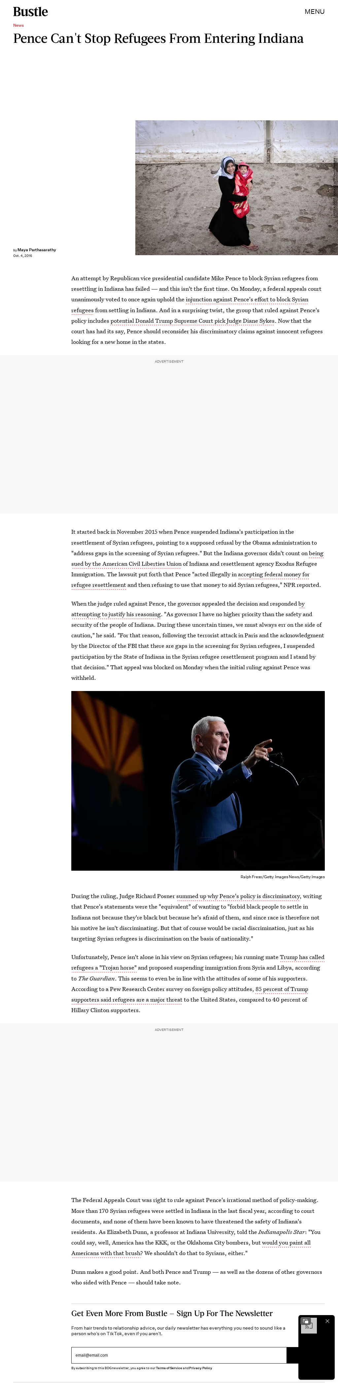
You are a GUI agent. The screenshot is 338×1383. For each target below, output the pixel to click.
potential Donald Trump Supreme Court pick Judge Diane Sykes (193, 320)
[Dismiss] (327, 1321)
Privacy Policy (200, 1368)
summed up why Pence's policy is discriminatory (238, 896)
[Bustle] (30, 11)
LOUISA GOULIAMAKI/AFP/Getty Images (334, 188)
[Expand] (305, 1321)
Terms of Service (169, 1368)
